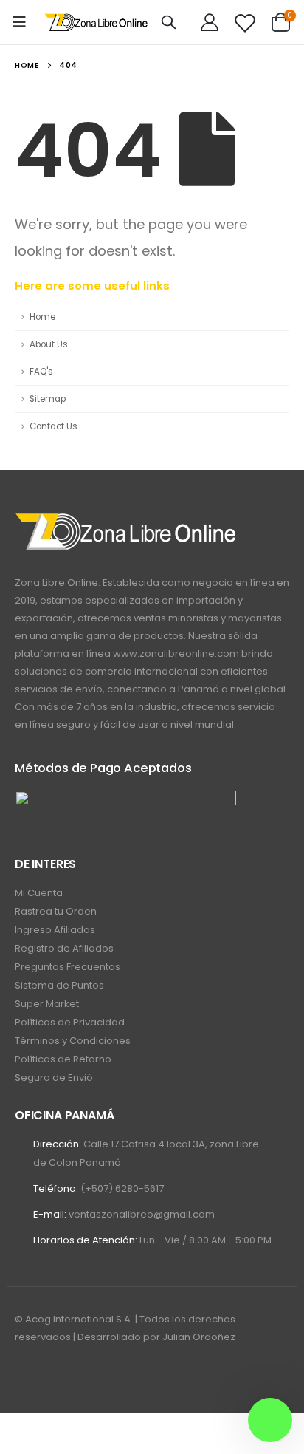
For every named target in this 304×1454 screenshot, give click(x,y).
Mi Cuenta (39, 893)
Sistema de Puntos (59, 985)
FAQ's (41, 372)
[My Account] (209, 22)
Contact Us (53, 426)
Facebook (27, 1377)
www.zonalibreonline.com (176, 653)
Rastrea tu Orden (56, 911)
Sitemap (48, 399)
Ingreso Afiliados (55, 930)
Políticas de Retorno (63, 1059)
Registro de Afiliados (64, 948)
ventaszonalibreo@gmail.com (142, 1214)
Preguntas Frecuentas (67, 967)
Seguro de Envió (54, 1078)
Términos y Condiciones (73, 1041)
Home (42, 317)
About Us (49, 344)
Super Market (47, 1004)
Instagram (55, 1377)
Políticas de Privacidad (70, 1022)
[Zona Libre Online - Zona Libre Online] (96, 22)
